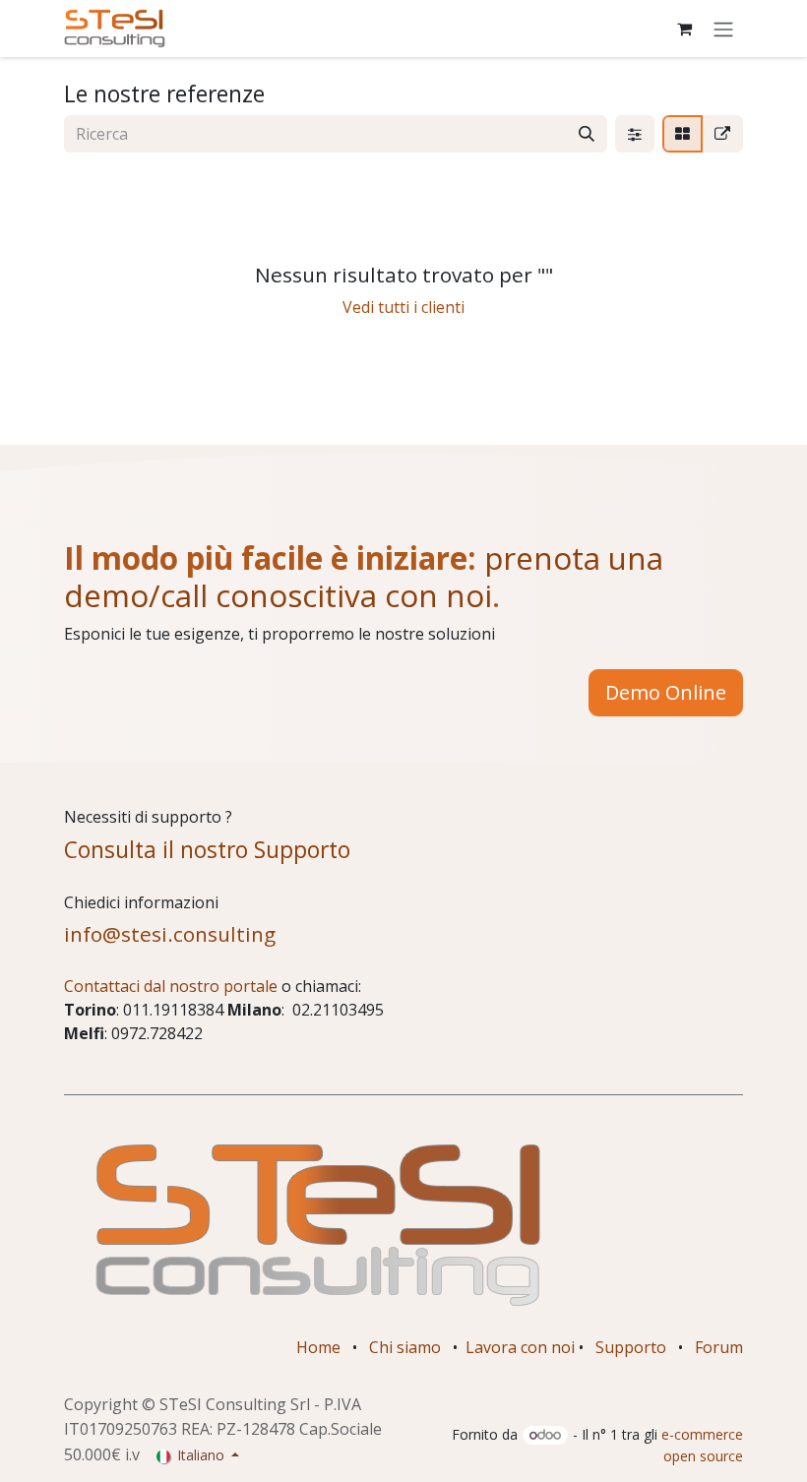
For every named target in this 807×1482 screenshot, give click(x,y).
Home (318, 1347)
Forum (719, 1347)
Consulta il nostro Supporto (207, 849)
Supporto (630, 1347)
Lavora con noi (520, 1347)
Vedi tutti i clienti (403, 307)
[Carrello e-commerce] (684, 28)
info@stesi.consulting (170, 934)
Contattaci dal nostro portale (171, 986)
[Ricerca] (586, 134)
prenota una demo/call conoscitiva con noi (363, 576)
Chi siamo (405, 1347)
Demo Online (665, 692)
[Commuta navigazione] (723, 28)
